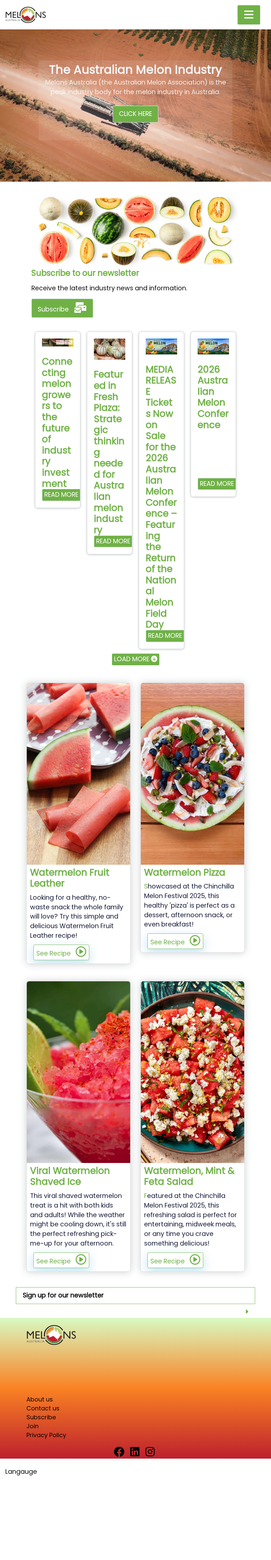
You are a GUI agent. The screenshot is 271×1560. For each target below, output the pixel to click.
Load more (132, 659)
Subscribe (53, 309)
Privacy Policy (46, 1435)
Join (32, 1426)
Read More (61, 494)
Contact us (42, 1408)
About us (39, 1399)
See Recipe (53, 953)
